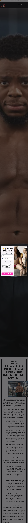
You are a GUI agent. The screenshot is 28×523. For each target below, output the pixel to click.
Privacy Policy (9, 270)
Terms (3, 271)
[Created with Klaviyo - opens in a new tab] (14, 276)
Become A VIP (7, 273)
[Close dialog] (26, 247)
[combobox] (3, 259)
